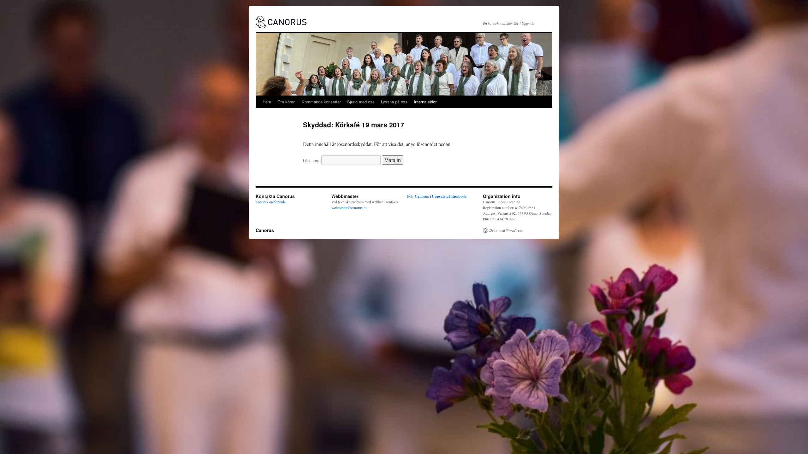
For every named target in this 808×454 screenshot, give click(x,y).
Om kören (286, 102)
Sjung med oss (361, 102)
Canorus (265, 230)
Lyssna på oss (394, 102)
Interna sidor (425, 102)
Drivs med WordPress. (506, 230)
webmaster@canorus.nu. (349, 207)
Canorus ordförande (271, 201)
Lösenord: (312, 160)
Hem (267, 102)
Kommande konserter (321, 102)
